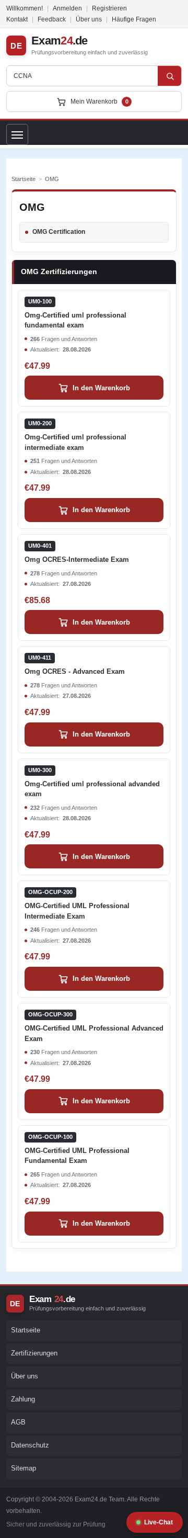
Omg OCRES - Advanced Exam (75, 664)
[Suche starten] (170, 75)
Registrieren (109, 8)
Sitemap (23, 1468)
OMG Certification (58, 231)
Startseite (23, 179)
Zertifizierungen (34, 1353)
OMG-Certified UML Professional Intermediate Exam (77, 904)
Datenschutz (30, 1445)
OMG (52, 179)
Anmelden (67, 8)
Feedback (52, 19)
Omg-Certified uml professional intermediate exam (75, 435)
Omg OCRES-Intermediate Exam (77, 552)
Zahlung (23, 1399)
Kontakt (17, 19)
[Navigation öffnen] (17, 134)
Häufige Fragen (134, 19)
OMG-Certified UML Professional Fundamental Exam (77, 1149)
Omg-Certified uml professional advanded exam (92, 782)
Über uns (89, 19)
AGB (18, 1422)
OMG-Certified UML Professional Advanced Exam (94, 1026)
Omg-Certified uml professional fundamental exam (75, 313)
